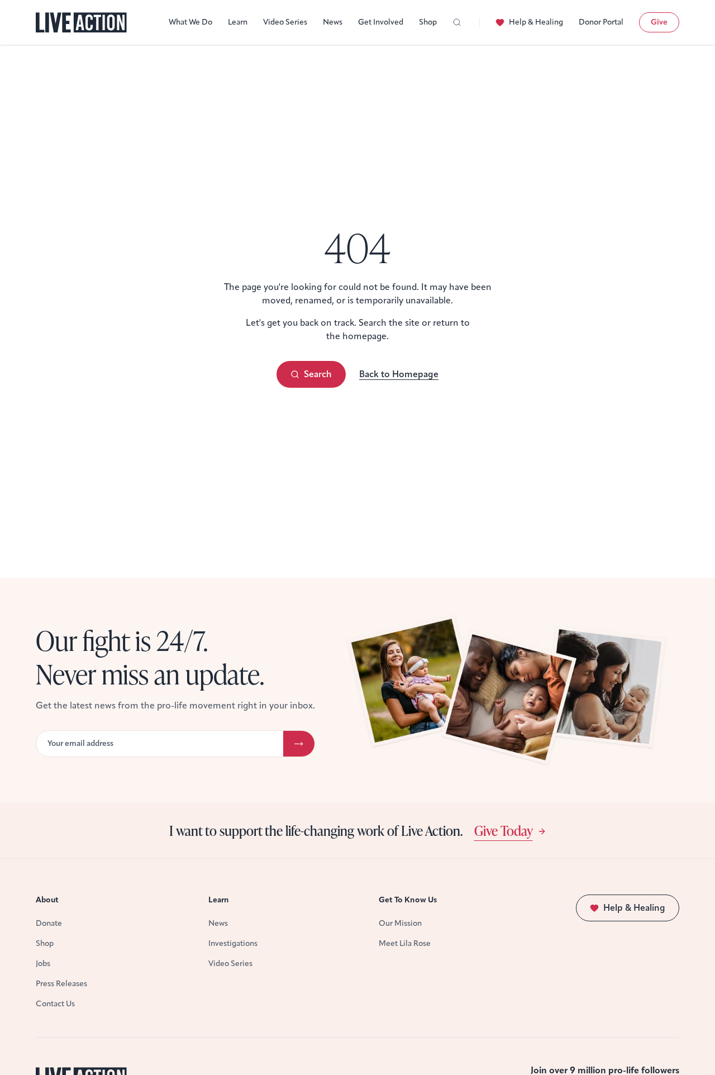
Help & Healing (536, 22)
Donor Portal (601, 22)
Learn (237, 22)
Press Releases (61, 983)
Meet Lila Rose (405, 943)
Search (318, 374)
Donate (49, 923)
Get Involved (380, 22)
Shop (428, 22)
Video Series (285, 22)
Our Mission (400, 923)
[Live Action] (81, 22)
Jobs (43, 963)
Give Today (503, 830)
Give (659, 22)
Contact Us (55, 1004)
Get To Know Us (408, 900)
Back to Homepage (398, 374)
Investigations (233, 943)
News (332, 22)
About (47, 900)
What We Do (190, 22)
